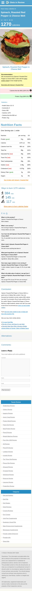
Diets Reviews (7, 507)
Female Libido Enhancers (10, 533)
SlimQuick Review (8, 474)
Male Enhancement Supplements (12, 526)
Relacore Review (8, 478)
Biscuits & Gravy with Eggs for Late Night (13, 324)
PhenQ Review (7, 432)
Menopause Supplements (10, 530)
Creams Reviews (8, 510)
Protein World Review (9, 421)
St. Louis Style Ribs (7, 322)
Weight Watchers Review (10, 436)
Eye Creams (6, 514)
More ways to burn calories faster (16, 206)
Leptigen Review (8, 451)
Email (2, 383)
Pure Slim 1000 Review (10, 440)
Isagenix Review (8, 413)
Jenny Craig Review (9, 417)
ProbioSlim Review (8, 486)
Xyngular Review (8, 471)
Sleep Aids (6, 541)
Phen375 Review (8, 448)
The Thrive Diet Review (10, 459)
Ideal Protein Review (9, 428)
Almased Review (8, 467)
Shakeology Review (9, 405)
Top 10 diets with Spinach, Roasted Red (16, 180)
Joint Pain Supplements (10, 518)
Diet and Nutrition (8, 495)
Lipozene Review (8, 482)
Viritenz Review (7, 409)
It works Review (7, 455)
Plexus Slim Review (9, 463)
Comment (3, 357)
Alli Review (6, 444)
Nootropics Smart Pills (9, 522)
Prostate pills (7, 537)
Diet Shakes (6, 503)
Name (2, 378)
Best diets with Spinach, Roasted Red (12, 85)
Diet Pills (5, 499)
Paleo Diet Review (8, 425)
